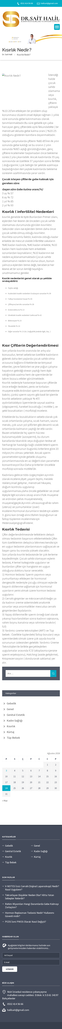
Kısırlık (11, 726)
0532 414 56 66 (26, 3)
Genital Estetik (16, 715)
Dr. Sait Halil (7, 54)
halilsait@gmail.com (49, 3)
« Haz (4, 800)
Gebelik (11, 703)
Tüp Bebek (13, 737)
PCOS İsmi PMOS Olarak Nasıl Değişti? (25, 921)
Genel (10, 709)
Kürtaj (10, 732)
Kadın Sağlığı (14, 720)
